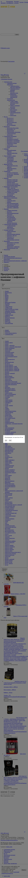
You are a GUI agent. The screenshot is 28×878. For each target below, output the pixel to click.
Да (6, 440)
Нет (10, 440)
